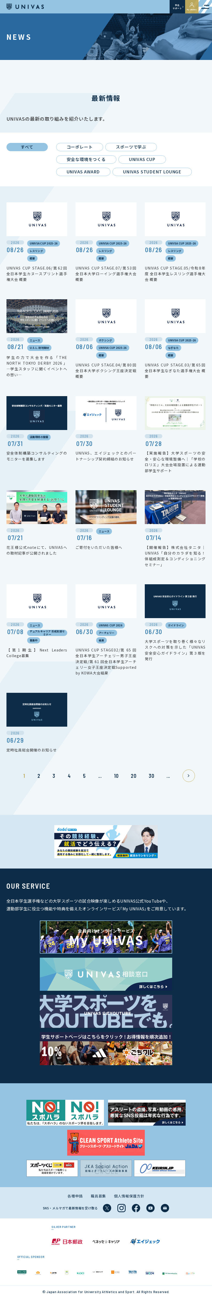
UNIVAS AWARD (83, 171)
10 (116, 775)
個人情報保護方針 (129, 1196)
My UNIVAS (192, 9)
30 (151, 775)
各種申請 (75, 1196)
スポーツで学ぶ (131, 147)
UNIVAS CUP (142, 159)
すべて (27, 147)
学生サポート (177, 7)
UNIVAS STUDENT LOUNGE (152, 171)
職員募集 (98, 1196)
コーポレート (80, 147)
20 (133, 775)
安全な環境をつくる (86, 159)
